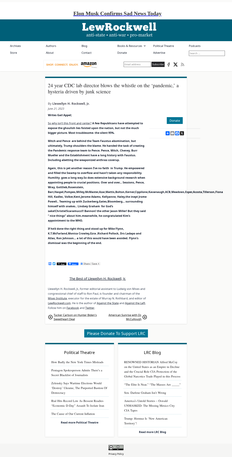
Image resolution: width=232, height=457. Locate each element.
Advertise (159, 53)
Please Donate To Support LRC (116, 333)
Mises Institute (57, 298)
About (50, 53)
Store (13, 53)
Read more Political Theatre (79, 422)
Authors (51, 46)
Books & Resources (129, 46)
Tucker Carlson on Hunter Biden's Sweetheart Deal (75, 317)
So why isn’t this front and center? (70, 123)
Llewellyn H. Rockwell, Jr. (71, 103)
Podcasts (195, 46)
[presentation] (71, 64)
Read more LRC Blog (152, 432)
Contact (87, 53)
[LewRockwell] (116, 30)
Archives (15, 46)
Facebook (73, 308)
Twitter (89, 308)
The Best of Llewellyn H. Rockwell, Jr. (97, 278)
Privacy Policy (116, 453)
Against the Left (135, 303)
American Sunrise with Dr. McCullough (125, 317)
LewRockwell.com (59, 303)
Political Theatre (163, 46)
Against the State (108, 303)
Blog (84, 46)
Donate (122, 53)
